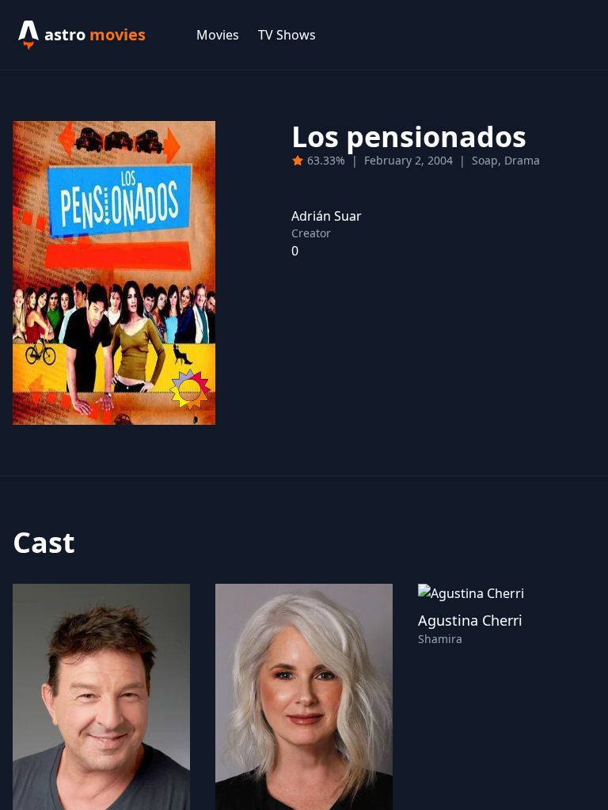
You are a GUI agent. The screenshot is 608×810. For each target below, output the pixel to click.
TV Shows (287, 35)
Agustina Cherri (470, 620)
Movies (217, 35)
